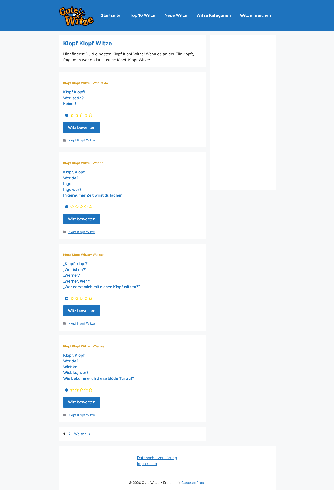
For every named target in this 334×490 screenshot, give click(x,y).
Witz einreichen (255, 15)
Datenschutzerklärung (157, 458)
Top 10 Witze (142, 15)
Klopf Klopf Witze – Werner (83, 254)
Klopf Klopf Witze (81, 140)
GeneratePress (193, 482)
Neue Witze (176, 15)
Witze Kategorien (214, 15)
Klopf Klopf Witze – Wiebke (83, 346)
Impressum (147, 463)
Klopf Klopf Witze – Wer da (83, 163)
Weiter (82, 434)
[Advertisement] (243, 112)
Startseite (111, 15)
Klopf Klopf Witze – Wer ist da (85, 83)
